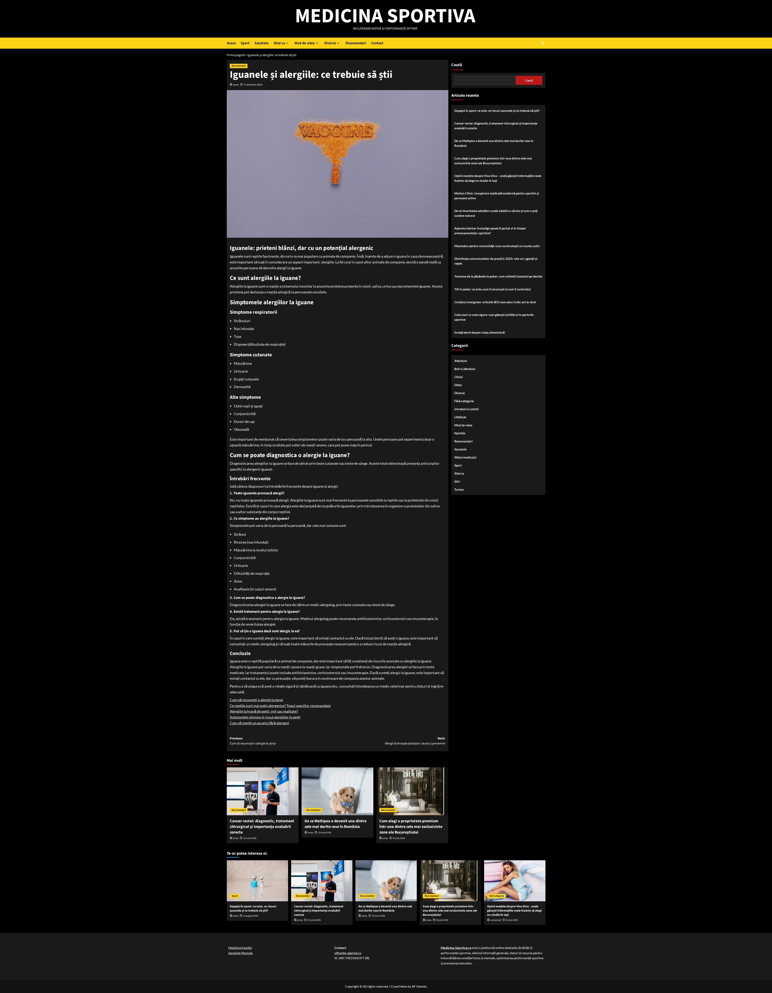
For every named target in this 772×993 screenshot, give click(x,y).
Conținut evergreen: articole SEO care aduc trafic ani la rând (495, 302)
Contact (377, 43)
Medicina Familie (240, 948)
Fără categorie (464, 401)
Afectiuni (460, 361)
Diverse (330, 43)
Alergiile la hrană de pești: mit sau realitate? (264, 711)
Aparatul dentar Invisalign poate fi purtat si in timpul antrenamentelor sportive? (490, 230)
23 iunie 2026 (249, 838)
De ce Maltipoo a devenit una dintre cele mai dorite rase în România (335, 824)
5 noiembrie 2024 (253, 84)
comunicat (495, 920)
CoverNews (399, 986)
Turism (459, 489)
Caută (456, 65)
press (236, 84)
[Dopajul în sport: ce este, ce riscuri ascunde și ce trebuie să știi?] (257, 880)
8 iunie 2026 (512, 920)
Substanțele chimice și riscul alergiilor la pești (265, 717)
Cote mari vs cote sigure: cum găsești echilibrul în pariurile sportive (494, 317)
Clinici (458, 377)
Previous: (253, 741)
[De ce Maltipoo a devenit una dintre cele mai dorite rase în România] (337, 791)
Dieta (458, 385)
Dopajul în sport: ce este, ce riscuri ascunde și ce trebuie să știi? (497, 110)
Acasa (231, 43)
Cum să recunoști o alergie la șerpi (256, 700)
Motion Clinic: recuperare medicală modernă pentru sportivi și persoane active (496, 195)
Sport (245, 43)
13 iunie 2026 (324, 832)
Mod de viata (305, 43)
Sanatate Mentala (240, 953)
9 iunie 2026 (399, 838)
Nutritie (459, 433)
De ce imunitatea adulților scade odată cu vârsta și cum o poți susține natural (496, 213)
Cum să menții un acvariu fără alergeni (259, 723)
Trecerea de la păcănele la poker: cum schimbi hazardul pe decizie (498, 276)
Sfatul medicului (465, 457)
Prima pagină (236, 55)
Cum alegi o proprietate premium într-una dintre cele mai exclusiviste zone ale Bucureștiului (410, 826)
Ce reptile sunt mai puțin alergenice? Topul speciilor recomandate (280, 705)
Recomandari (356, 43)
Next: (415, 741)
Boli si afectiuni (464, 369)
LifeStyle (460, 417)
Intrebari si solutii (466, 409)
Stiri (457, 481)
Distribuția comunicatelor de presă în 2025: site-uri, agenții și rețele (495, 261)
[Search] (542, 43)
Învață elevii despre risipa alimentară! (479, 332)
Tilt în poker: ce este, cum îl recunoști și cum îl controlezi (492, 289)
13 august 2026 (250, 916)
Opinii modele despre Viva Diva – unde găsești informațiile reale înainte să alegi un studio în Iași (497, 178)
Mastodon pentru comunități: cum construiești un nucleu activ (497, 246)
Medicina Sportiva (385, 16)
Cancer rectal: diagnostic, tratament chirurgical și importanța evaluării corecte (262, 826)
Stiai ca (279, 43)
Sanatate (262, 43)
